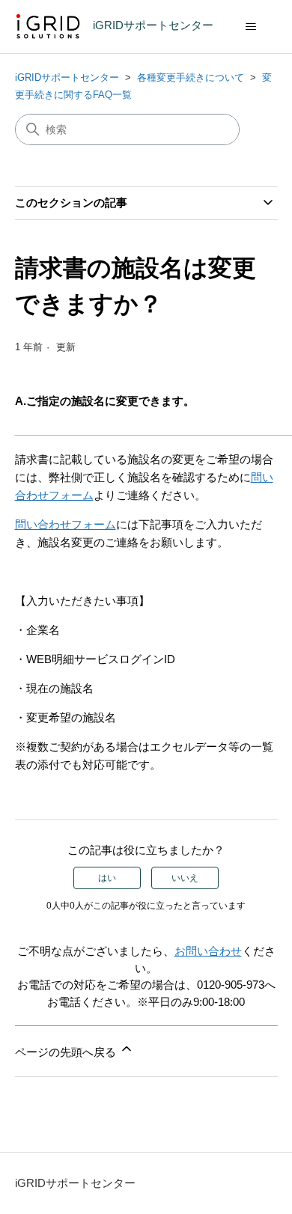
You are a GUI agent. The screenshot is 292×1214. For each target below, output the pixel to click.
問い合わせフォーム (65, 524)
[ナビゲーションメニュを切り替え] (251, 27)
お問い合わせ (208, 951)
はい (107, 878)
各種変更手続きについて (190, 77)
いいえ (184, 878)
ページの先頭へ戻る (67, 1052)
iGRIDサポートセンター (67, 77)
